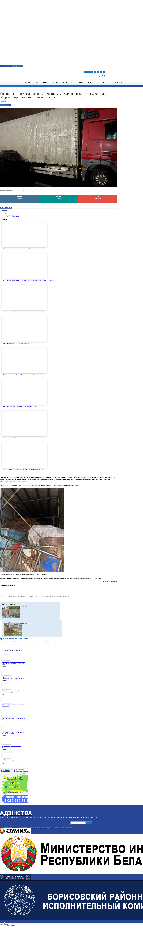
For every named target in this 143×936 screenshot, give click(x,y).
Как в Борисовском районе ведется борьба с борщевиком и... (17, 343)
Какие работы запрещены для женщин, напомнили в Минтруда (13, 719)
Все (6, 213)
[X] (61, 591)
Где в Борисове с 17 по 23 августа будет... (12, 437)
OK (55, 641)
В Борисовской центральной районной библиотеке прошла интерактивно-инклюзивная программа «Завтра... (13, 663)
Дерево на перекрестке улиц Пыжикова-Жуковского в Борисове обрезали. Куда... (21, 374)
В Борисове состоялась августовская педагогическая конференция (18, 248)
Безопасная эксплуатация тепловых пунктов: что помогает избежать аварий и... (13, 733)
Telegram (5, 641)
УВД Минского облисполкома (108, 581)
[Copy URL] (108, 591)
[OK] (104, 72)
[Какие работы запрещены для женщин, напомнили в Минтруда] (7, 714)
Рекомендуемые (9, 215)
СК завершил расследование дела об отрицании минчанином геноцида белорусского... (13, 691)
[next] (13, 66)
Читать (20, 195)
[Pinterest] (67, 591)
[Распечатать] (85, 591)
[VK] (96, 591)
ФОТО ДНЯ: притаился (27, 623)
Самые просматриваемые (12, 216)
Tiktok (23, 641)
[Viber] (102, 591)
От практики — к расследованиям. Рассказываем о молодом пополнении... (20, 406)
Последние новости (14, 650)
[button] (101, 76)
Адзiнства (2, 190)
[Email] (79, 591)
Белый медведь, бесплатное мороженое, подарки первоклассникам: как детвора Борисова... (24, 469)
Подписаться (98, 195)
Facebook (47, 641)
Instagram (14, 641)
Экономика (5, 105)
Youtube (32, 641)
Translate (12, 925)
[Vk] (37, 641)
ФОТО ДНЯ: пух (23, 606)
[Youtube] (101, 72)
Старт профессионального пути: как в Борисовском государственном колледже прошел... (13, 677)
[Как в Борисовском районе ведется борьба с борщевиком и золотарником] (24, 329)
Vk (39, 641)
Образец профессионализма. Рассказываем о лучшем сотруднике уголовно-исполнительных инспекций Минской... (29, 280)
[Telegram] (91, 72)
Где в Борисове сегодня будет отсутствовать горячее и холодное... (18, 311)
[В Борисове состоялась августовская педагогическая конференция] (24, 234)
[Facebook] (85, 72)
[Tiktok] (20, 641)
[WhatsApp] (73, 591)
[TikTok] (95, 72)
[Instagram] (88, 72)
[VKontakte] (98, 72)
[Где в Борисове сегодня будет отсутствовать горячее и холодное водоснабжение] (24, 297)
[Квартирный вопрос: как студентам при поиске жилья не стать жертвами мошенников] (7, 700)
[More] (114, 591)
